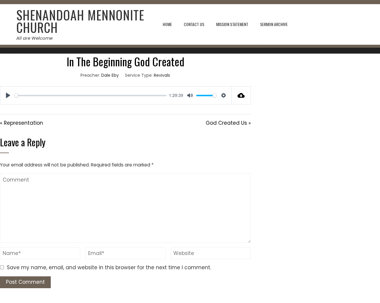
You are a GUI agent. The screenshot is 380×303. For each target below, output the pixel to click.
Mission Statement (232, 24)
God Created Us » (228, 122)
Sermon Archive (274, 24)
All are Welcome (34, 38)
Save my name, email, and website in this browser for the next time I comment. (109, 267)
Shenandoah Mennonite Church (80, 21)
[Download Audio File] (241, 95)
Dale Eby (110, 75)
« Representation (21, 122)
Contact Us (194, 24)
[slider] (90, 95)
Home (167, 24)
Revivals (162, 75)
